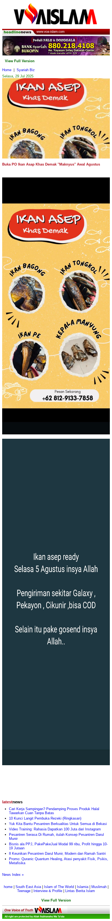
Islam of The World (59, 887)
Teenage (23, 891)
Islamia (82, 887)
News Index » (13, 875)
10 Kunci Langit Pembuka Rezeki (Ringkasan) (45, 818)
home (8, 887)
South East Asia (28, 887)
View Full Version (20, 61)
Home (6, 70)
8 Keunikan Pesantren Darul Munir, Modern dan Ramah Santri (57, 853)
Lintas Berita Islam (80, 891)
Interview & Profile (47, 891)
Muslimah (99, 887)
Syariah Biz (26, 70)
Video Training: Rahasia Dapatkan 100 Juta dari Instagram (55, 829)
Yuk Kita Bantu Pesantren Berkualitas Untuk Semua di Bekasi (58, 824)
